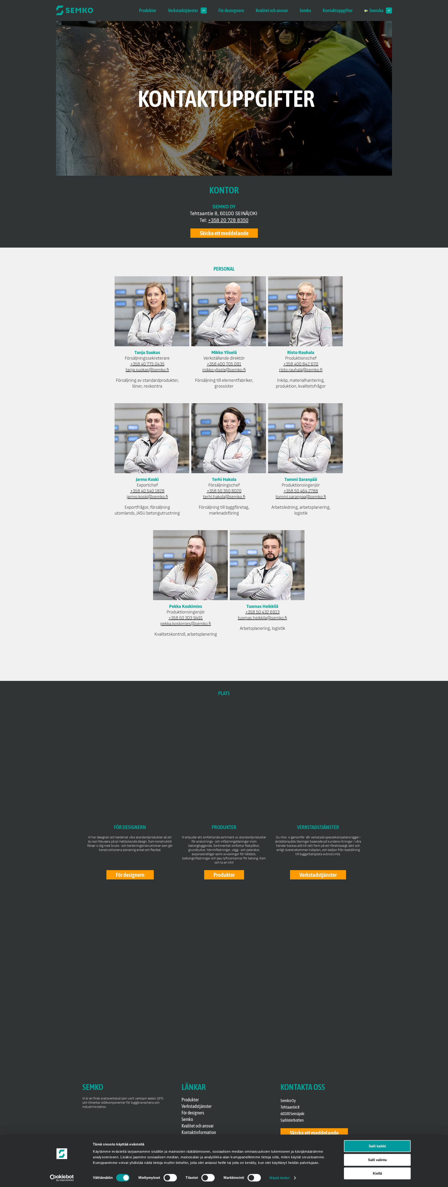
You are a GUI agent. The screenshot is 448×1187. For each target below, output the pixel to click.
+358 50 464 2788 (301, 491)
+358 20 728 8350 (228, 220)
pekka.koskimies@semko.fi (185, 624)
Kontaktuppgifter (338, 10)
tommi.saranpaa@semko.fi (301, 497)
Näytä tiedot (279, 1178)
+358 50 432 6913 (262, 612)
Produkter (147, 10)
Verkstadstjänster (183, 10)
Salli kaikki (377, 1146)
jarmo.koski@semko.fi (147, 497)
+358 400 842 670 (300, 364)
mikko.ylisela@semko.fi (224, 370)
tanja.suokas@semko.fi (147, 370)
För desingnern (231, 10)
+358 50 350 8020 (224, 491)
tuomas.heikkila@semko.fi (262, 618)
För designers (193, 1112)
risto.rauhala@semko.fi (300, 370)
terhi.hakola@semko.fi (224, 497)
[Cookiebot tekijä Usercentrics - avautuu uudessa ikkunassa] (62, 1177)
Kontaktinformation (199, 1132)
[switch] (170, 1177)
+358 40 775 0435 (147, 364)
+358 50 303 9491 (185, 618)
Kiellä (377, 1173)
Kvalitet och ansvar (272, 10)
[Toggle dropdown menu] (204, 10)
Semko (305, 10)
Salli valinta (377, 1160)
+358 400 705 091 (224, 364)
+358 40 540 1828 (147, 491)
